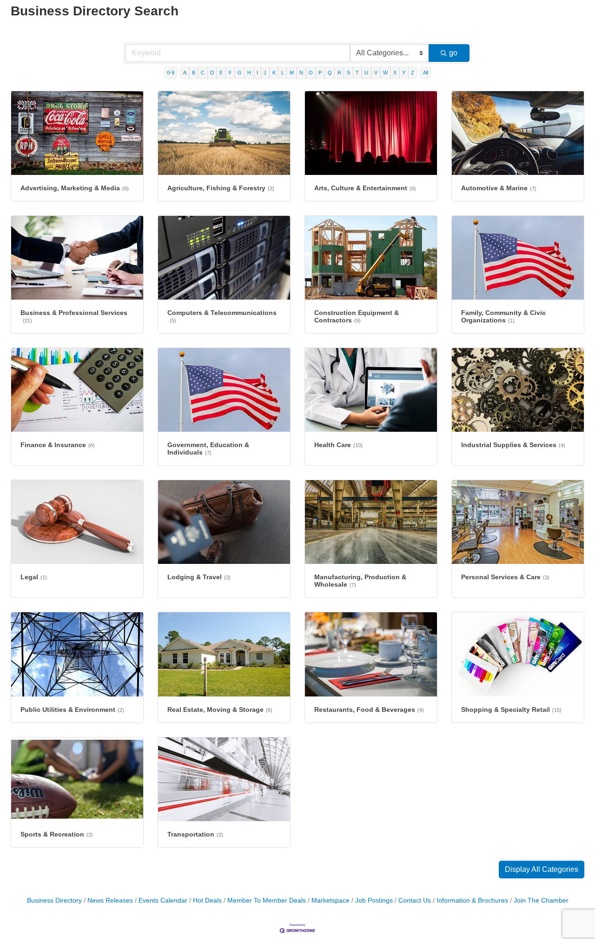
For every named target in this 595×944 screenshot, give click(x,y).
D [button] (212, 72)
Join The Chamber (541, 900)
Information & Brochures (472, 900)
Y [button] (403, 72)
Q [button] (330, 72)
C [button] (203, 72)
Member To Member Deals (266, 900)
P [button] (320, 72)
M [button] (292, 72)
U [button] (366, 72)
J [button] (265, 72)
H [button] (249, 72)
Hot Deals (207, 900)
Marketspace (330, 900)
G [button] (240, 72)
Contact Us (414, 900)
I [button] (257, 72)
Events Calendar (163, 900)
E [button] (221, 72)
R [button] (339, 72)
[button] (541, 869)
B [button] (193, 72)
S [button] (348, 72)
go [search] (453, 53)
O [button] (311, 72)
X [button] (395, 72)
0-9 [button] (170, 72)
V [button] (375, 72)
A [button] (184, 72)
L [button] (282, 72)
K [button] (274, 72)
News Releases (110, 900)
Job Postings (374, 900)
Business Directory (54, 900)
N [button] (301, 72)
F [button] (230, 72)
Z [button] (412, 72)
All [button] (425, 72)
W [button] (385, 72)
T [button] (357, 72)
